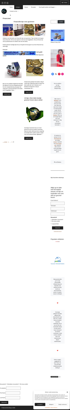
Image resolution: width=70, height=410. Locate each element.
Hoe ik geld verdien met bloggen (47, 7)
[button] (67, 392)
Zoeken (61, 21)
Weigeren (51, 404)
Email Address (54, 200)
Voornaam (53, 205)
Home (11, 7)
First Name (2, 392)
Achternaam (54, 211)
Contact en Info (13, 11)
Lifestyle (18, 7)
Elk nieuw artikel (56, 221)
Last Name (2, 397)
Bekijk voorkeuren (63, 404)
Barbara (56, 100)
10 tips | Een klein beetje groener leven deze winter (33, 99)
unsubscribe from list (57, 231)
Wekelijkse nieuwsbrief (57, 219)
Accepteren (40, 404)
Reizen (26, 7)
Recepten (33, 7)
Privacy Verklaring (54, 407)
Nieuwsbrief (3, 384)
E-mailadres (3, 388)
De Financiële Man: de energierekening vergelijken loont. (12, 54)
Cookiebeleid (47, 407)
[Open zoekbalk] (10, 15)
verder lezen (7, 94)
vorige (5, 142)
